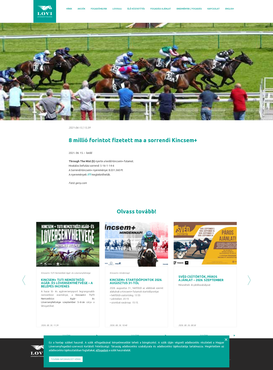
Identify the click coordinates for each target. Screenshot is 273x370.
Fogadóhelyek (99, 9)
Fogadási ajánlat (160, 9)
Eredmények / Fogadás (189, 9)
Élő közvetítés (136, 9)
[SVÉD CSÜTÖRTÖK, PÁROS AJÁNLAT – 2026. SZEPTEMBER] (205, 244)
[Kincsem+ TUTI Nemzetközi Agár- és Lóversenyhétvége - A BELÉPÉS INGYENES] (67, 244)
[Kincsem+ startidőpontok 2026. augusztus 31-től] (136, 244)
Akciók (81, 9)
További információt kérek (66, 359)
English (229, 9)
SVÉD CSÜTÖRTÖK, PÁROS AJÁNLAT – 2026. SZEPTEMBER (200, 278)
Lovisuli (117, 9)
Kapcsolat (213, 9)
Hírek (69, 9)
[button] (23, 280)
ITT (89, 174)
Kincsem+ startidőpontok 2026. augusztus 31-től (136, 281)
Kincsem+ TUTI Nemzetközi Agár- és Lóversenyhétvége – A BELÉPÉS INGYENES (67, 283)
